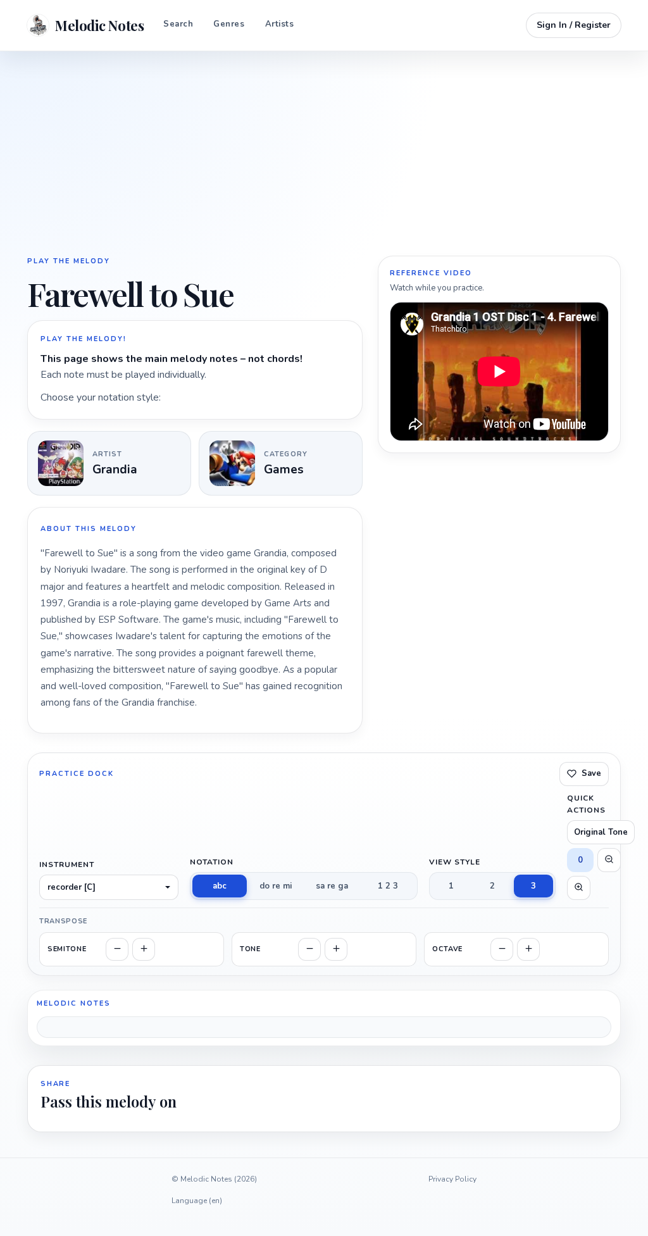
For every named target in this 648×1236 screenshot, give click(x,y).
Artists (279, 24)
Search (178, 24)
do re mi (275, 886)
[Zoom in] (578, 888)
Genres (228, 24)
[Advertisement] (324, 151)
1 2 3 (388, 886)
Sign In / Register (574, 25)
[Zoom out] (609, 860)
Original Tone (601, 832)
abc (220, 886)
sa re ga (332, 886)
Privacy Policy (452, 1179)
